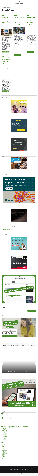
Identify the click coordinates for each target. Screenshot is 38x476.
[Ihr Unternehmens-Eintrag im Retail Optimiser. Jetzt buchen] (19, 289)
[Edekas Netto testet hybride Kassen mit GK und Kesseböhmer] (6, 71)
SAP (19, 345)
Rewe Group (12, 345)
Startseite (4, 7)
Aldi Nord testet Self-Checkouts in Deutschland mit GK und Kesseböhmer (19, 20)
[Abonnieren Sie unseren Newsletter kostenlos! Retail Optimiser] (19, 327)
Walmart (4, 347)
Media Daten (18, 469)
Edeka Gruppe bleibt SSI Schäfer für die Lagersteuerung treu (15, 371)
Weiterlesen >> (5, 51)
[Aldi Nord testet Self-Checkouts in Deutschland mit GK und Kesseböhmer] (19, 30)
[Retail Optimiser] (19, 2)
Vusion (34, 345)
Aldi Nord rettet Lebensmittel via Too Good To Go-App (16, 458)
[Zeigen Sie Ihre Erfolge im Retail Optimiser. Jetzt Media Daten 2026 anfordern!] (19, 393)
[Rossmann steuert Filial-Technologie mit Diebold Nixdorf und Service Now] (6, 32)
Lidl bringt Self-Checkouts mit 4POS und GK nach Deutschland (18, 426)
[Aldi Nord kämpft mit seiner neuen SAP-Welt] (4, 449)
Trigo (31, 345)
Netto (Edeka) (4, 345)
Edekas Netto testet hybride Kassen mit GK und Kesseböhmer (6, 61)
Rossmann (16, 345)
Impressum (14, 469)
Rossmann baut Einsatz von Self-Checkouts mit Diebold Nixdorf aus (31, 20)
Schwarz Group (24, 345)
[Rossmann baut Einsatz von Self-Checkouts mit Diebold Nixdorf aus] (31, 30)
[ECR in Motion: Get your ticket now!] (19, 106)
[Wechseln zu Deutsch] (21, 473)
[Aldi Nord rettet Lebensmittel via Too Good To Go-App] (4, 459)
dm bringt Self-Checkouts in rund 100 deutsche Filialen (16, 418)
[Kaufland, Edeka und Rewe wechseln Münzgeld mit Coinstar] (4, 415)
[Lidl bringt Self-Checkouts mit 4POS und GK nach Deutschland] (4, 434)
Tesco (28, 345)
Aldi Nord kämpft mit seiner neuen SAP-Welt (15, 442)
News (3, 15)
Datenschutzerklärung (24, 469)
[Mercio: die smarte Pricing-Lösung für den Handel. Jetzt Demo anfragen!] (19, 125)
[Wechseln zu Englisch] (17, 473)
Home (11, 469)
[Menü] (36, 3)
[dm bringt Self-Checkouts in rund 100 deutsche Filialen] (4, 421)
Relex (8, 345)
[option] (19, 363)
